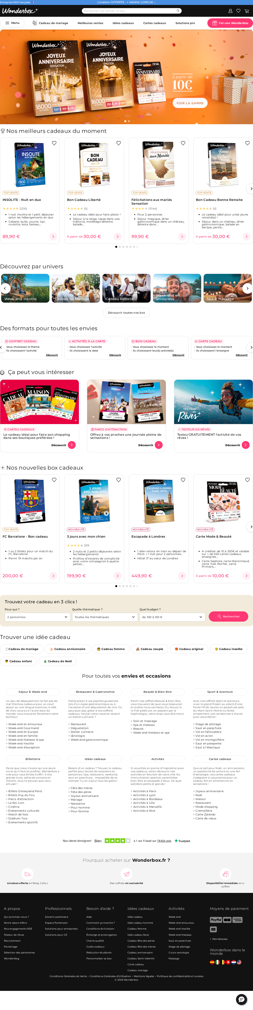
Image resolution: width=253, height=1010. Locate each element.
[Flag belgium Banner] (223, 962)
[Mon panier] (247, 10)
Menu (15, 23)
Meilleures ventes (90, 23)
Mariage (76, 800)
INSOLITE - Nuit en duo (22, 200)
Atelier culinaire (82, 732)
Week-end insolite (21, 743)
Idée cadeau (135, 916)
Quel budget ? (150, 609)
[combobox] (37, 617)
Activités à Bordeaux (148, 799)
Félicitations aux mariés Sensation (151, 201)
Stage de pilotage (208, 724)
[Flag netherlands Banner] (233, 962)
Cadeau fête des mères (141, 946)
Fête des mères (82, 788)
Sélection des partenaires (19, 952)
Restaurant (78, 724)
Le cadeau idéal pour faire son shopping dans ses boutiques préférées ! (36, 436)
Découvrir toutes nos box (126, 312)
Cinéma (13, 807)
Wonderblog (11, 958)
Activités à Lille (144, 803)
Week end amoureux (181, 922)
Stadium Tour (18, 818)
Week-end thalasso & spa (26, 739)
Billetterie (32, 759)
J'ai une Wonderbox (233, 23)
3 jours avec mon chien (86, 536)
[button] (125, 121)
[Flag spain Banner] (212, 962)
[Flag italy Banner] (217, 962)
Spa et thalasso (144, 725)
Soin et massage (145, 721)
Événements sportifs (23, 822)
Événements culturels (23, 810)
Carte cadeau (135, 964)
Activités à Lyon (144, 795)
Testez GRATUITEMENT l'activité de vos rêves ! (209, 436)
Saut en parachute (208, 728)
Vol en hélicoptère (208, 732)
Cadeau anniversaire (140, 952)
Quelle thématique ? (87, 609)
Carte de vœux (205, 818)
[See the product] (53, 237)
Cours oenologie (179, 952)
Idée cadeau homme (140, 922)
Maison (200, 799)
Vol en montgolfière (209, 739)
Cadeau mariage (137, 970)
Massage (174, 958)
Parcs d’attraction (21, 799)
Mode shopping (206, 807)
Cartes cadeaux (154, 23)
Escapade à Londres (148, 536)
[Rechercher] (178, 10)
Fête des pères (81, 792)
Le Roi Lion (16, 803)
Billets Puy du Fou (21, 795)
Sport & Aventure (220, 692)
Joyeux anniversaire (85, 796)
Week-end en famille (23, 736)
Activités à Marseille (147, 807)
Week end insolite (179, 928)
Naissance (78, 803)
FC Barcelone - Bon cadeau (25, 536)
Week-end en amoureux (25, 724)
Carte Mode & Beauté (214, 536)
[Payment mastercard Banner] (213, 931)
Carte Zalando (205, 814)
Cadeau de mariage (53, 23)
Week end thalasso (180, 934)
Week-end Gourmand (23, 728)
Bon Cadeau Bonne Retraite (219, 200)
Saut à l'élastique (207, 747)
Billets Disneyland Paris (25, 791)
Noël (198, 795)
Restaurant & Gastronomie (95, 692)
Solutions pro (185, 23)
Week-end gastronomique (89, 739)
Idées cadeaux (123, 23)
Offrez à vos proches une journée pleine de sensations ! (126, 436)
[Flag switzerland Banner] (228, 962)
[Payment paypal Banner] (216, 921)
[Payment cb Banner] (227, 921)
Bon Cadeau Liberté (84, 200)
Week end (175, 916)
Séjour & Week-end (33, 692)
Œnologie (78, 736)
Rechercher (231, 616)
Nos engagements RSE (18, 928)
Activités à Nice (144, 810)
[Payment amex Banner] (237, 921)
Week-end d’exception (24, 747)
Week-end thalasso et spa (151, 732)
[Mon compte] (230, 10)
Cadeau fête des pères (141, 940)
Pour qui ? (12, 609)
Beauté (138, 728)
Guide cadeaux (95, 946)
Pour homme (80, 807)
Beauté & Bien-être (157, 692)
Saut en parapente (208, 743)
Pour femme (80, 811)
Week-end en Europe (23, 732)
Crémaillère (203, 810)
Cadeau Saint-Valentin (141, 958)
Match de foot (18, 814)
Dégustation (80, 728)
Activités (157, 759)
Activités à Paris (144, 791)
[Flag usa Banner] (239, 962)
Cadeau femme (136, 928)
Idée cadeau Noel (138, 934)
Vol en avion (204, 736)
